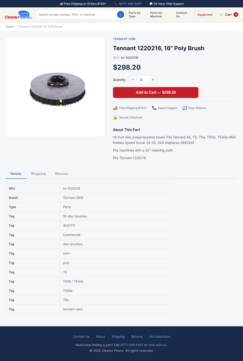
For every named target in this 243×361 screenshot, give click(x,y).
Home (10, 26)
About (100, 336)
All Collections (160, 336)
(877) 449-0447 (130, 3)
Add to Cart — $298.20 (156, 92)
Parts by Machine (156, 14)
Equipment (205, 14)
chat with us (157, 345)
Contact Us (181, 14)
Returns (61, 174)
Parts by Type (134, 14)
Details (16, 174)
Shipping (38, 174)
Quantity (119, 80)
